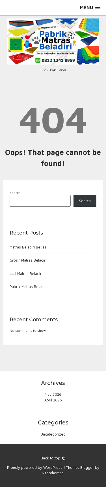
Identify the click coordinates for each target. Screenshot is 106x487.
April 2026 (53, 400)
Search (15, 192)
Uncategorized (53, 434)
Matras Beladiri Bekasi (28, 247)
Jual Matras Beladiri (26, 273)
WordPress (52, 467)
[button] (90, 7)
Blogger (87, 467)
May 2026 (53, 394)
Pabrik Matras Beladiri (28, 286)
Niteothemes (53, 473)
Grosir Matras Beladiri (28, 260)
